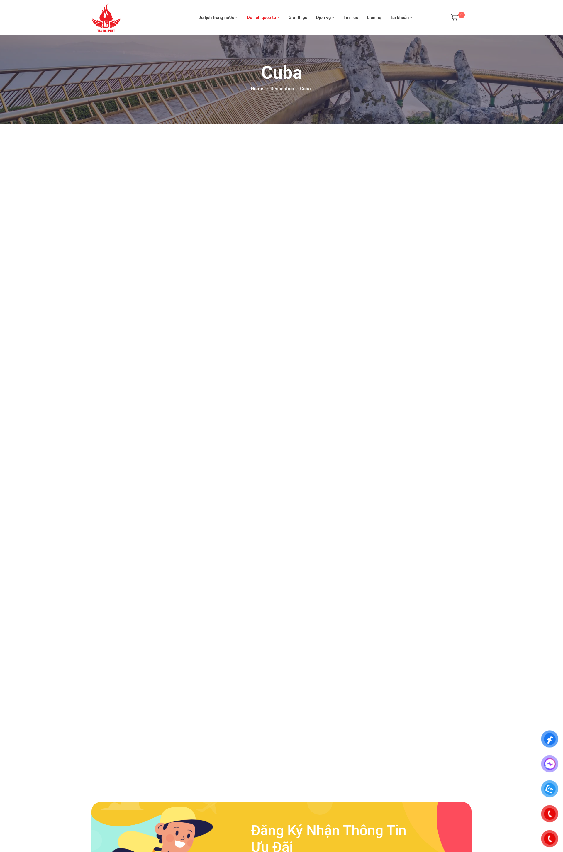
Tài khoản (399, 17)
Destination (282, 89)
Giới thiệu (298, 17)
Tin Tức (350, 17)
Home (257, 89)
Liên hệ (374, 17)
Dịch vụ (323, 17)
